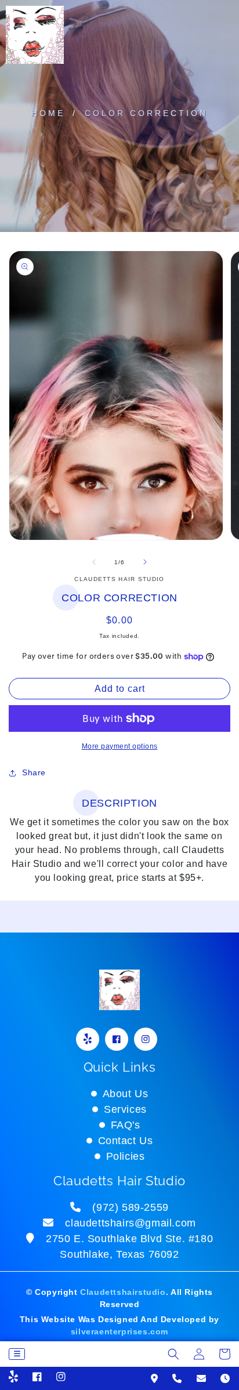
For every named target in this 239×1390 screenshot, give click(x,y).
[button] (173, 1354)
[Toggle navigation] (17, 1354)
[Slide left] (94, 562)
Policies (125, 1156)
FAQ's (125, 1125)
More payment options (120, 746)
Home (48, 113)
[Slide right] (145, 562)
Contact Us (125, 1140)
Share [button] (34, 772)
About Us (126, 1093)
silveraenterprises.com (119, 1331)
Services (125, 1109)
